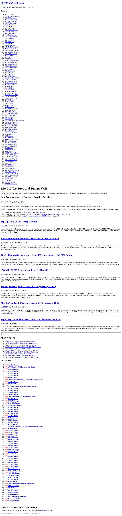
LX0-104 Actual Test (11, 158)
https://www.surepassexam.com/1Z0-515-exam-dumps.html (41, 216)
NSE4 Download (10, 115)
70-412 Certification (11, 81)
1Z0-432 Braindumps (11, 175)
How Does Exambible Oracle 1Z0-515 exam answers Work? (30, 238)
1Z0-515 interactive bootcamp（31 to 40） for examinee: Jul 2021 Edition (37, 255)
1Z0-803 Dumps (10, 45)
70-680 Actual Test (10, 35)
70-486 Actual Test (10, 127)
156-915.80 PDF (10, 149)
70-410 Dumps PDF (11, 33)
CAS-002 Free (9, 25)
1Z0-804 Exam (9, 100)
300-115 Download (10, 84)
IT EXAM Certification (12, 3)
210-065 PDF (9, 180)
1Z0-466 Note (9, 166)
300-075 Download (10, 23)
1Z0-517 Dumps (10, 76)
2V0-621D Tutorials (11, 132)
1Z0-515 (5, 226)
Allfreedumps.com (36, 513)
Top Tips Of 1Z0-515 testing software (19, 221)
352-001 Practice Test (11, 60)
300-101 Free (9, 55)
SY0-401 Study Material (12, 16)
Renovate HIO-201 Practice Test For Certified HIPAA (21, 350)
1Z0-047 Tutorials (10, 40)
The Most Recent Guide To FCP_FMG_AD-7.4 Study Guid (23, 347)
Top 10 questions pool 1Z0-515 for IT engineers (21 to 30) (28, 286)
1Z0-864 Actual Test (11, 96)
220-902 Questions (10, 79)
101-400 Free (9, 117)
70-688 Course (9, 151)
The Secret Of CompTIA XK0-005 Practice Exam (20, 342)
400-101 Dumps (9, 14)
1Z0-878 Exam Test (11, 37)
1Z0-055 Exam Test (11, 67)
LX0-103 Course (10, 182)
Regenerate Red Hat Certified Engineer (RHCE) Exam (21, 357)
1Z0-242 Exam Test (11, 160)
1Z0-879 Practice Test (11, 30)
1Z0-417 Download (11, 146)
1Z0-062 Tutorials (10, 71)
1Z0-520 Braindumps (11, 52)
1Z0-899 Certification (11, 173)
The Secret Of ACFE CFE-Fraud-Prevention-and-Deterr (22, 345)
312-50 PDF (8, 26)
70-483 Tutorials (9, 101)
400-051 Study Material (12, 47)
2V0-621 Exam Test (11, 98)
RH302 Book (9, 103)
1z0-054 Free (9, 178)
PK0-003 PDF (9, 88)
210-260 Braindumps (11, 113)
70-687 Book (9, 134)
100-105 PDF (9, 57)
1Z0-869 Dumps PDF (11, 64)
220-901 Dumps (9, 107)
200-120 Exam (9, 131)
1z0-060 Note (9, 105)
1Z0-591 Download (11, 177)
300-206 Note (9, 74)
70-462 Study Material (11, 139)
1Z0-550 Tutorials (10, 163)
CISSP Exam (8, 69)
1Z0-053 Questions (10, 18)
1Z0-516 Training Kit (11, 31)
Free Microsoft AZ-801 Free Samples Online (18, 354)
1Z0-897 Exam (9, 161)
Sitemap (45, 510)
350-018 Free (9, 148)
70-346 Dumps (9, 137)
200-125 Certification (11, 19)
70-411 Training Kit (10, 93)
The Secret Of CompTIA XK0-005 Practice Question (21, 343)
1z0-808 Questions (10, 48)
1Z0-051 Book (9, 42)
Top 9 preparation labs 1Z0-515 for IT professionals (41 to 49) (31, 319)
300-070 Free (9, 86)
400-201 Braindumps (11, 83)
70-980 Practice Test (11, 91)
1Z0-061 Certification (11, 112)
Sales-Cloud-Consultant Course (14, 120)
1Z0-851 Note (9, 43)
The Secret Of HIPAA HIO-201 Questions (17, 348)
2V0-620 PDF (9, 119)
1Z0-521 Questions (10, 172)
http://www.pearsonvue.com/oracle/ (34, 212)
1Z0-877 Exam (9, 38)
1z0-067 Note (9, 136)
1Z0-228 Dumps (10, 168)
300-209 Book (9, 72)
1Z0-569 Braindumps (11, 144)
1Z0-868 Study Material (12, 170)
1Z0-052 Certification (11, 50)
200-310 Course (9, 59)
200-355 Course (9, 28)
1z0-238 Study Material (12, 78)
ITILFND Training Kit (11, 62)
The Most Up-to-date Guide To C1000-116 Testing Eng (21, 352)
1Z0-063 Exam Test (11, 129)
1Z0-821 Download (11, 54)
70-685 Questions (10, 110)
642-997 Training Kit (11, 155)
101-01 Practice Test (11, 184)
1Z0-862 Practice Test (11, 122)
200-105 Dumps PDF (11, 125)
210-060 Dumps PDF (11, 156)
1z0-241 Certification (11, 143)
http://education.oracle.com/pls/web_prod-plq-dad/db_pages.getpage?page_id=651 (45, 214)
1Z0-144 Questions (10, 141)
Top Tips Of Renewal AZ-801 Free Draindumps (19, 355)
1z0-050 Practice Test (11, 153)
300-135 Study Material (12, 108)
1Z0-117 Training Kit (11, 124)
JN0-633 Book (9, 165)
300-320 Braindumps (11, 21)
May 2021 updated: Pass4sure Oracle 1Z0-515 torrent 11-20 (30, 303)
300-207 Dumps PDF (11, 95)
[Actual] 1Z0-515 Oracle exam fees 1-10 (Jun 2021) (25, 270)
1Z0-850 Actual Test (11, 66)
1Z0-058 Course (9, 90)
